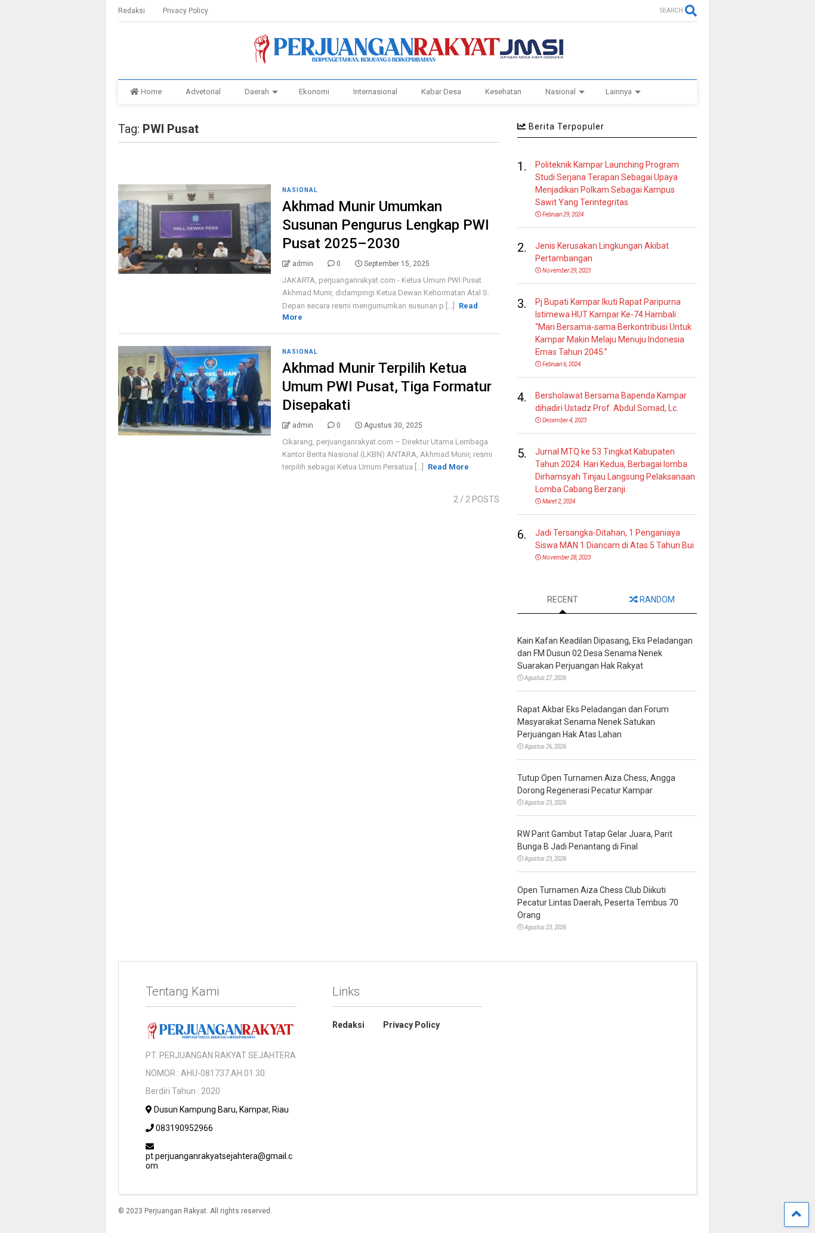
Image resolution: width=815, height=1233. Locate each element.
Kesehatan (503, 91)
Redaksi (131, 11)
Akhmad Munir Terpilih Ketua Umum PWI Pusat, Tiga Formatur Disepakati (387, 386)
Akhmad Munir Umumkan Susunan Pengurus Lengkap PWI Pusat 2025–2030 (385, 225)
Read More (448, 466)
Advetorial (203, 91)
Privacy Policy (185, 11)
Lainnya (619, 91)
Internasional (375, 91)
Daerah (257, 91)
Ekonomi (314, 91)
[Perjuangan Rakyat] (407, 58)
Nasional (560, 91)
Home (151, 91)
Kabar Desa (441, 91)
